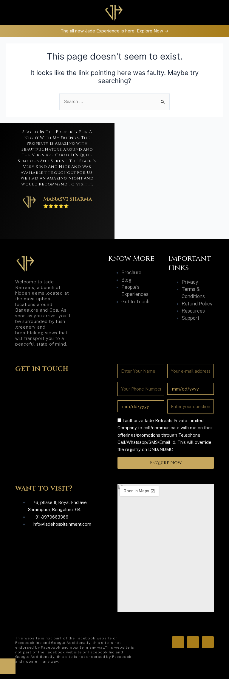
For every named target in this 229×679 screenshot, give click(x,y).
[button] (38, 13)
